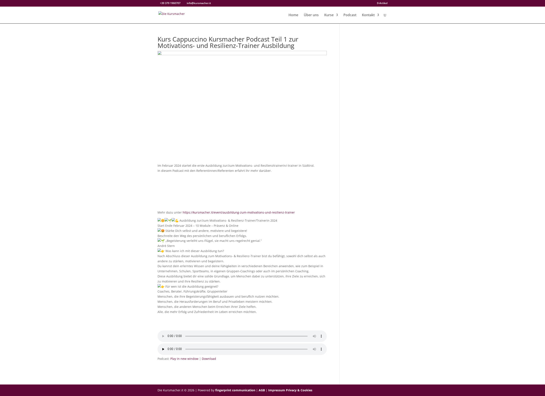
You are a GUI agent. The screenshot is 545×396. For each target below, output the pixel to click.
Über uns (311, 15)
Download (209, 359)
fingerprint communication (235, 390)
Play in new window (184, 359)
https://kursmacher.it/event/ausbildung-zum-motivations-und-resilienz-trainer (239, 212)
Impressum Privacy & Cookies (290, 390)
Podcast (349, 15)
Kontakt (368, 15)
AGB (262, 390)
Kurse (329, 15)
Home (293, 15)
